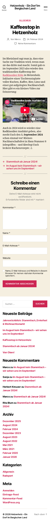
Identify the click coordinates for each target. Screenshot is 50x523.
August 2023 (10, 437)
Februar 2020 (10, 453)
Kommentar (9, 207)
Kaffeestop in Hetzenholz (17, 340)
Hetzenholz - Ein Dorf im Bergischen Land (25, 7)
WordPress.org (11, 502)
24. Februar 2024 (35, 39)
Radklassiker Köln (13, 75)
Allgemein (25, 20)
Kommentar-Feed (12, 498)
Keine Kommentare (27, 43)
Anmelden (8, 490)
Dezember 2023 (12, 433)
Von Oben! (9, 352)
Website (6, 258)
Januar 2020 (10, 457)
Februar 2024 (10, 429)
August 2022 (10, 441)
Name (6, 233)
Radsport (8, 475)
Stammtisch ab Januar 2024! (19, 346)
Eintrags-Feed (11, 494)
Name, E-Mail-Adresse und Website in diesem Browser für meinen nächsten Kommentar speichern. (26, 273)
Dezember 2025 (12, 421)
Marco (18, 39)
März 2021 (8, 449)
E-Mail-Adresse (11, 245)
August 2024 (10, 425)
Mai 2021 (8, 445)
